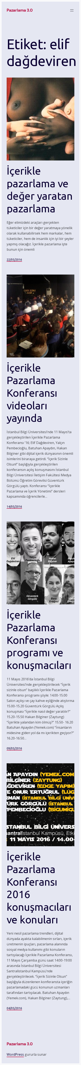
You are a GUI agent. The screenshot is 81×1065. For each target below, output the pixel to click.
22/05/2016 (14, 259)
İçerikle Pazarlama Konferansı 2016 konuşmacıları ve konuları (39, 888)
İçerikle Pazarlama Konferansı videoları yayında (32, 393)
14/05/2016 (14, 506)
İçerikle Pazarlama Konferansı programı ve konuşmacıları (39, 640)
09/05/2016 (14, 748)
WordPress (15, 1054)
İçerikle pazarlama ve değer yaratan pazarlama (39, 189)
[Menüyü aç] (71, 10)
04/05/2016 (14, 1008)
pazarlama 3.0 (20, 10)
